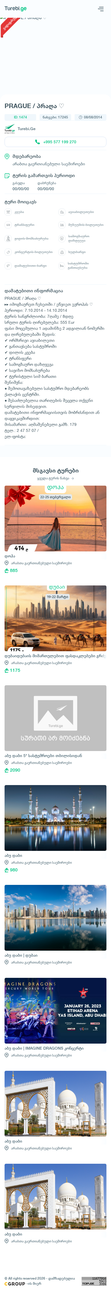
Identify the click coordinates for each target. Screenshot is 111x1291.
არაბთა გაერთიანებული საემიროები (41, 563)
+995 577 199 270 (59, 142)
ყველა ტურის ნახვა (53, 478)
